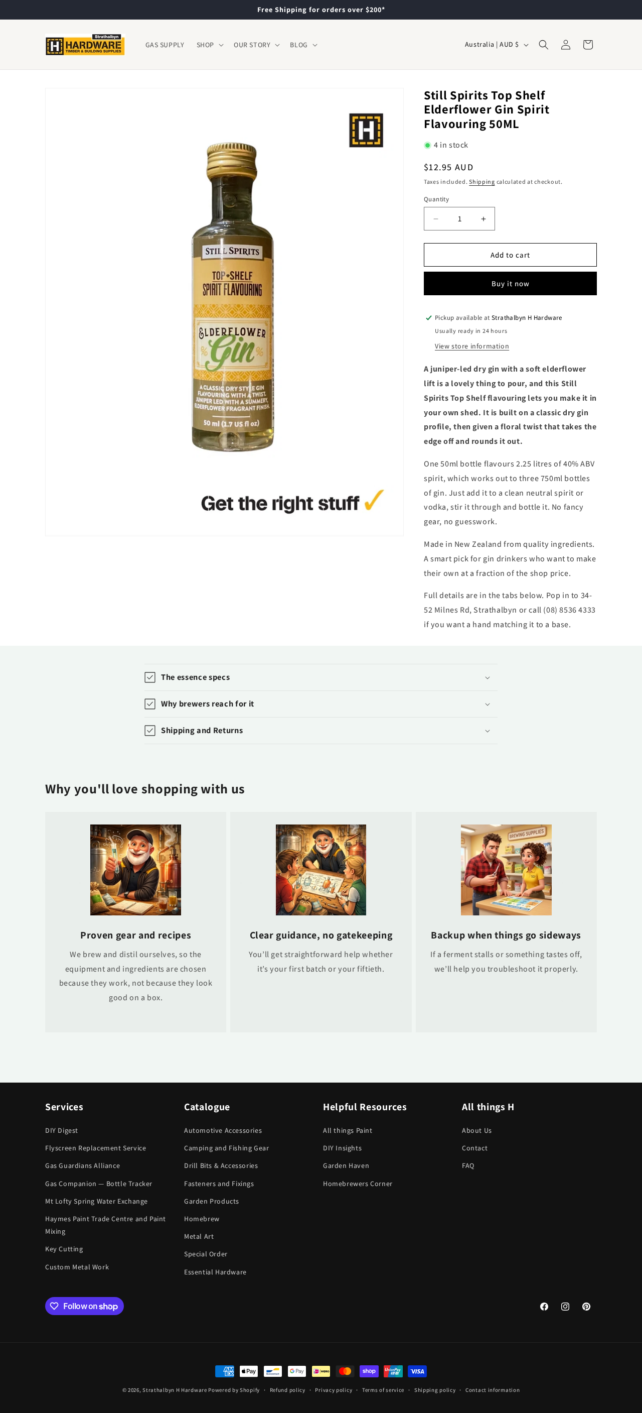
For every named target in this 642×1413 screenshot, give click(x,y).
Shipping (482, 181)
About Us (477, 1130)
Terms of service (383, 1389)
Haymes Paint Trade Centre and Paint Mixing (105, 1225)
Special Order (206, 1253)
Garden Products (211, 1201)
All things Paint (348, 1130)
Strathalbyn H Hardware (174, 1389)
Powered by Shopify (234, 1389)
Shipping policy (435, 1389)
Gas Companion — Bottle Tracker (98, 1183)
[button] (209, 44)
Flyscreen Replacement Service (95, 1147)
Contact (475, 1147)
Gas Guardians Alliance (82, 1165)
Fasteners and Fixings (219, 1183)
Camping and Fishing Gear (226, 1147)
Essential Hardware (215, 1271)
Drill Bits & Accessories (221, 1165)
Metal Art (199, 1236)
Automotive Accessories (223, 1130)
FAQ (468, 1165)
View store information (472, 345)
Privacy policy (333, 1389)
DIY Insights (342, 1147)
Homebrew (202, 1218)
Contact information (492, 1389)
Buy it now (511, 283)
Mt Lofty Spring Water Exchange (96, 1201)
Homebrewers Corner (358, 1183)
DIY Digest (61, 1130)
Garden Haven (346, 1165)
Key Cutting (64, 1248)
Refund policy (287, 1389)
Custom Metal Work (77, 1266)
